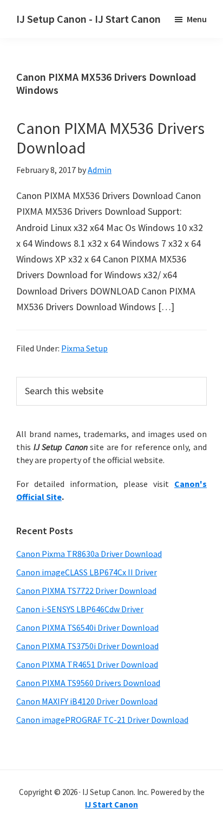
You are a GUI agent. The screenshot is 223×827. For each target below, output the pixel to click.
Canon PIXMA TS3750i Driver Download (87, 645)
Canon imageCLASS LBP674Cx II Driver (86, 572)
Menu (197, 19)
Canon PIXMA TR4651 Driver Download (87, 664)
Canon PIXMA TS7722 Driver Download (86, 590)
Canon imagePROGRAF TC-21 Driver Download (102, 719)
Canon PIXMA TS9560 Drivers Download (88, 682)
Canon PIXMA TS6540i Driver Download (87, 627)
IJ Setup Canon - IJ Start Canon (88, 18)
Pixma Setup (84, 348)
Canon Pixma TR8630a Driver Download (89, 553)
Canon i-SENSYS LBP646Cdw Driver (79, 609)
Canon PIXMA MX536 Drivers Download (110, 138)
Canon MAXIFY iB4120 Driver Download (87, 701)
